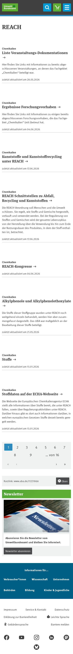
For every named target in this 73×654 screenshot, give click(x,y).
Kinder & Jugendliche (56, 590)
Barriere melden (60, 624)
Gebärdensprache (18, 624)
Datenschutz (62, 609)
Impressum (10, 609)
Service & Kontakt (35, 609)
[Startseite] (10, 7)
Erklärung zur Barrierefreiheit (20, 617)
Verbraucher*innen (15, 579)
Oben (64, 481)
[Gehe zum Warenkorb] (57, 7)
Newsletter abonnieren (17, 551)
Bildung (29, 590)
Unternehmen (61, 579)
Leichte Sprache (60, 617)
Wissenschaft (40, 579)
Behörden (9, 590)
